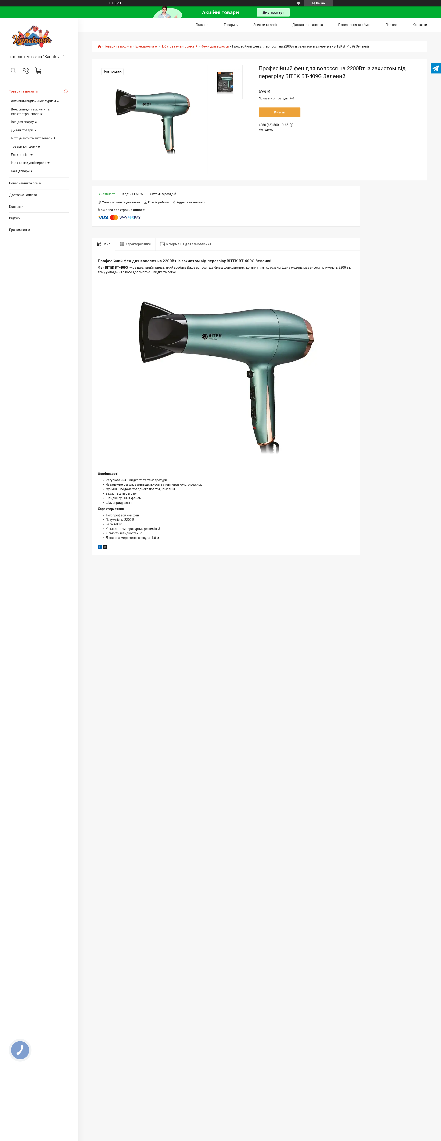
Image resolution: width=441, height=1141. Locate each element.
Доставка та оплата (307, 25)
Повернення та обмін (25, 183)
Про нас (391, 25)
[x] (105, 548)
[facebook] (100, 548)
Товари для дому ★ (26, 146)
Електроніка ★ (22, 155)
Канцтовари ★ (22, 171)
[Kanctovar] (39, 36)
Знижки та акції (265, 25)
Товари (229, 25)
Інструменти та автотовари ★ (33, 138)
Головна (202, 25)
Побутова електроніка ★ (179, 46)
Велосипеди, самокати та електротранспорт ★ (30, 111)
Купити (279, 112)
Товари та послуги (23, 91)
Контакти (16, 206)
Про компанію (19, 230)
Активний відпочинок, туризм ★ (35, 101)
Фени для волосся (215, 46)
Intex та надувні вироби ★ (30, 163)
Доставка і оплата (23, 195)
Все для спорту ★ (24, 122)
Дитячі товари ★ (24, 130)
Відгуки (14, 218)
